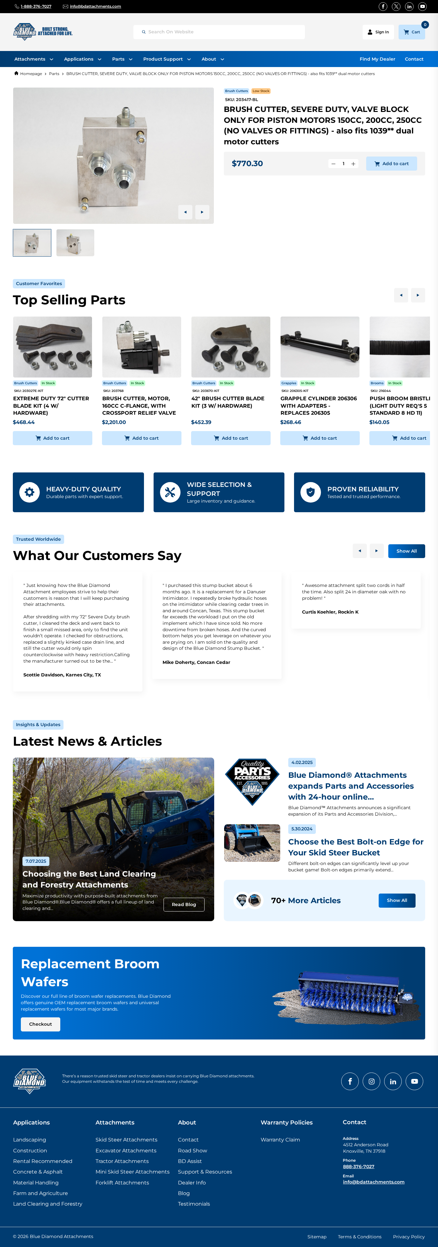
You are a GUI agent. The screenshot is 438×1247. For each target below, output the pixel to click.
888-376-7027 (359, 1166)
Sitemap (316, 1237)
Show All (407, 551)
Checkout (40, 1024)
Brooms (377, 383)
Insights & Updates (38, 724)
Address (350, 1138)
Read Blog (184, 904)
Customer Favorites (39, 283)
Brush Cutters (236, 91)
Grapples (289, 383)
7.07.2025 (36, 861)
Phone (349, 1160)
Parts (54, 73)
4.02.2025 (302, 762)
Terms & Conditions (360, 1237)
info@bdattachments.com (374, 1182)
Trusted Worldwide (38, 539)
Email (348, 1176)
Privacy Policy (409, 1237)
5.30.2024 (302, 829)
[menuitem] (34, 59)
